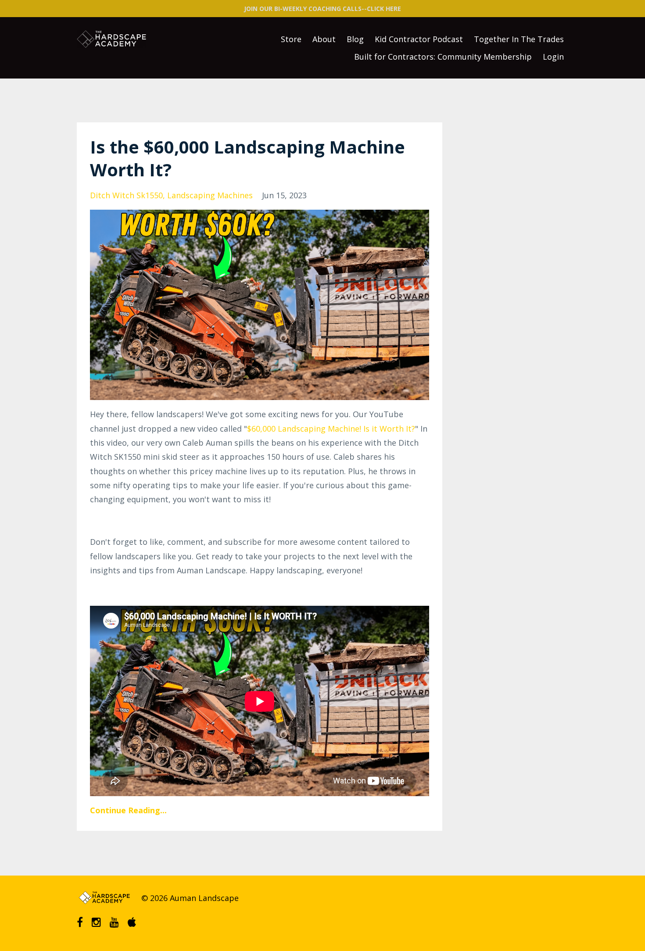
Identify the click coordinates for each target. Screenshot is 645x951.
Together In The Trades (519, 39)
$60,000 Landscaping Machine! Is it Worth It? (331, 428)
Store (291, 39)
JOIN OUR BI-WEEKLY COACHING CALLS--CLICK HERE (322, 8)
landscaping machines (210, 195)
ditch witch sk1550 (126, 195)
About (324, 39)
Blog (355, 39)
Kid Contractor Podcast (419, 39)
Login (553, 56)
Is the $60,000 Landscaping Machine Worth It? (247, 158)
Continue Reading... (128, 810)
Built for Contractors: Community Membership (443, 56)
